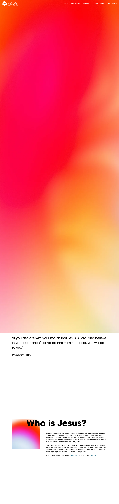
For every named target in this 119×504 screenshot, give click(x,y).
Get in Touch (112, 3)
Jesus (66, 3)
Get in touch (74, 455)
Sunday (93, 455)
